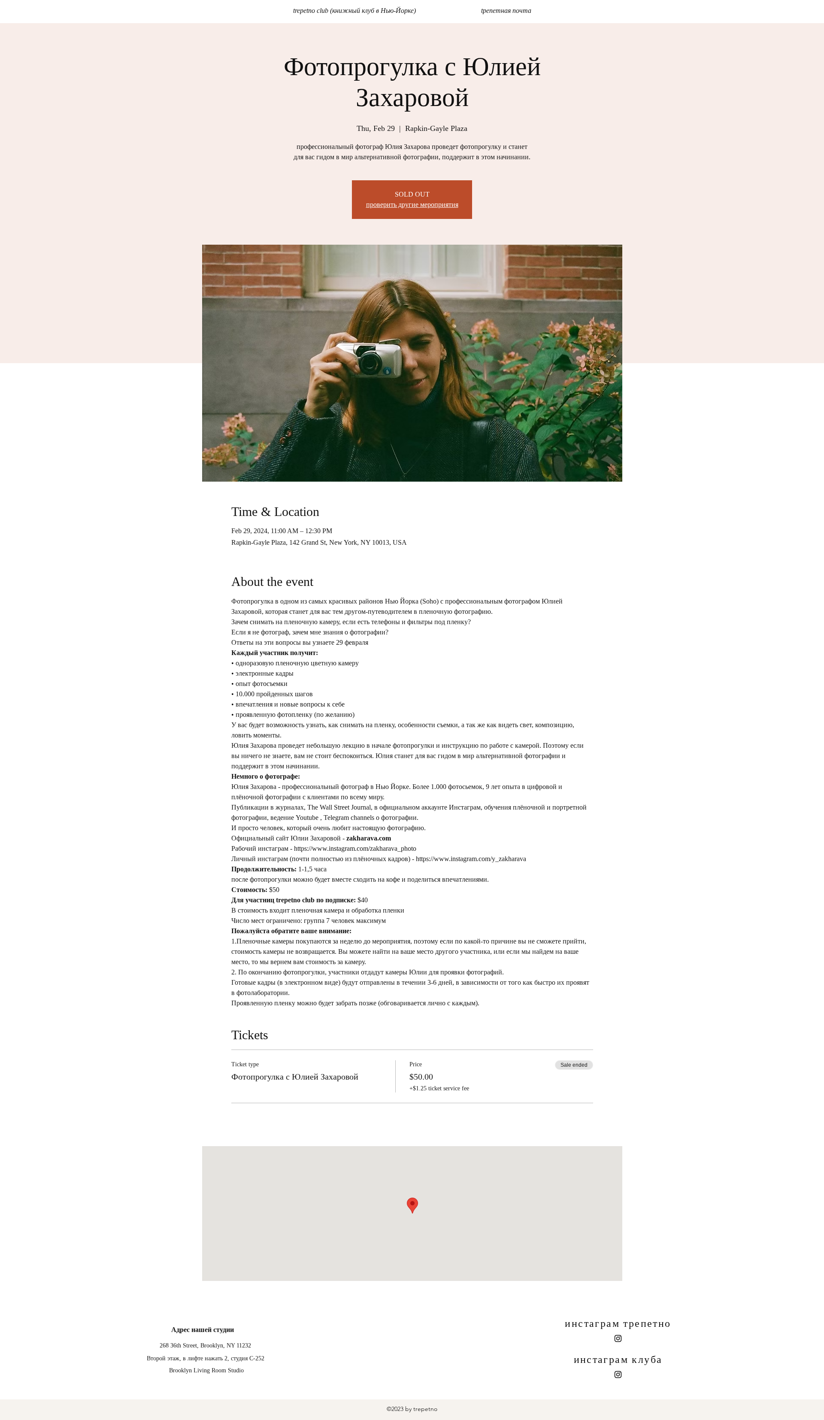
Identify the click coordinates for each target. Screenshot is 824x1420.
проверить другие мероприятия (412, 204)
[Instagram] (618, 1338)
